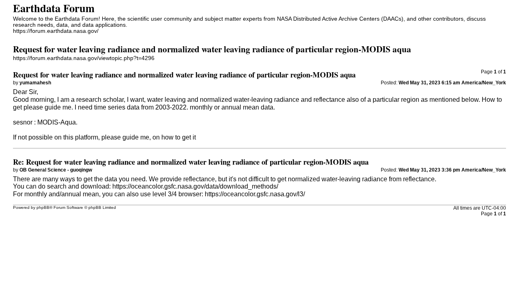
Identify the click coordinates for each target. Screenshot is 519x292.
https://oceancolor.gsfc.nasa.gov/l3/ (255, 194)
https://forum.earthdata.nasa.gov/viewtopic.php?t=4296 (83, 58)
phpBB (42, 207)
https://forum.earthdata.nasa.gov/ (56, 31)
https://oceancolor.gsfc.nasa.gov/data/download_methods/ (195, 186)
